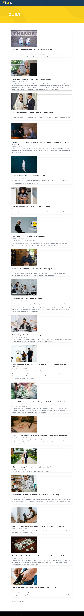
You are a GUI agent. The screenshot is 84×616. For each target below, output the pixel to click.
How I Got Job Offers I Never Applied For (28, 298)
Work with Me (47, 2)
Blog (32, 2)
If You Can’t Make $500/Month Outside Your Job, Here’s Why (35, 495)
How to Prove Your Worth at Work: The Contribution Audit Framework (39, 435)
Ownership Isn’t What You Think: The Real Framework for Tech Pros (38, 526)
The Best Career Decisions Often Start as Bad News (32, 49)
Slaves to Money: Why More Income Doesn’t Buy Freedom (34, 467)
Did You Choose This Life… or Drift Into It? (28, 176)
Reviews (54, 2)
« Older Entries (18, 601)
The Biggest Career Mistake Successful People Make (32, 113)
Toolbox (60, 2)
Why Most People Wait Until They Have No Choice (31, 79)
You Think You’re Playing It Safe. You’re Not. (29, 236)
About (27, 2)
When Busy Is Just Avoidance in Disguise (28, 335)
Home (22, 2)
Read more (75, 613)
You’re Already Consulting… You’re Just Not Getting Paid (34, 587)
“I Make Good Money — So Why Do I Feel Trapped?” (32, 206)
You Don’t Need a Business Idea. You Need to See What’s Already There (40, 556)
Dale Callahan (17, 51)
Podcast (37, 2)
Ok (71, 613)
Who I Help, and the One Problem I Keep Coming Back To (34, 269)
